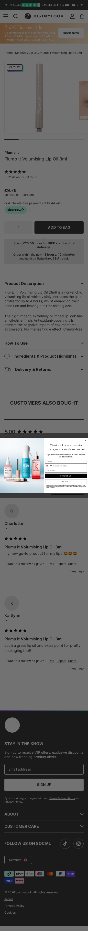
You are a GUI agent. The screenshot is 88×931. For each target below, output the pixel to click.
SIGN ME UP (65, 476)
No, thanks (66, 482)
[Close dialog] (85, 440)
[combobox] (48, 466)
